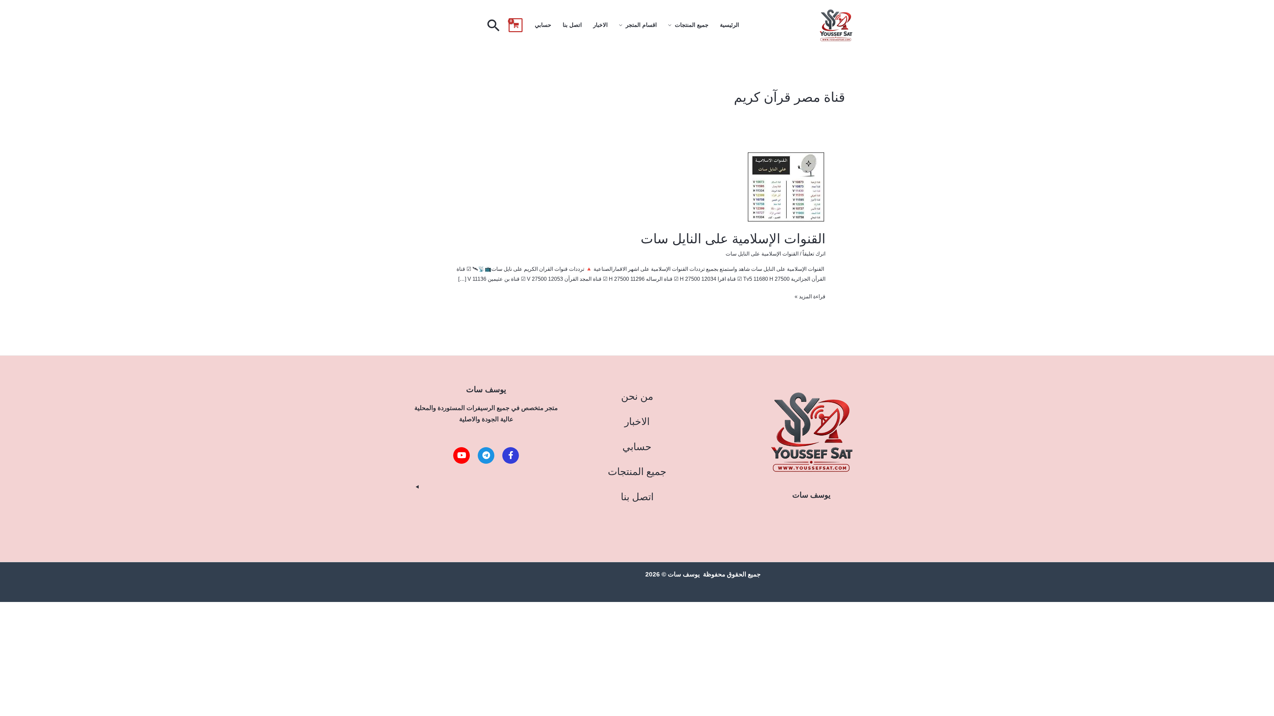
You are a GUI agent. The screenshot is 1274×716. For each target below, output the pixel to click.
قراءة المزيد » (810, 295)
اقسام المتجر (641, 25)
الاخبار (600, 25)
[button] (493, 25)
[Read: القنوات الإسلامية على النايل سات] (785, 187)
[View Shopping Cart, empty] (516, 25)
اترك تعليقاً (814, 254)
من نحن (637, 396)
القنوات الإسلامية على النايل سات (733, 238)
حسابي (543, 25)
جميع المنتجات (692, 25)
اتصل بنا (572, 25)
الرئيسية (729, 25)
